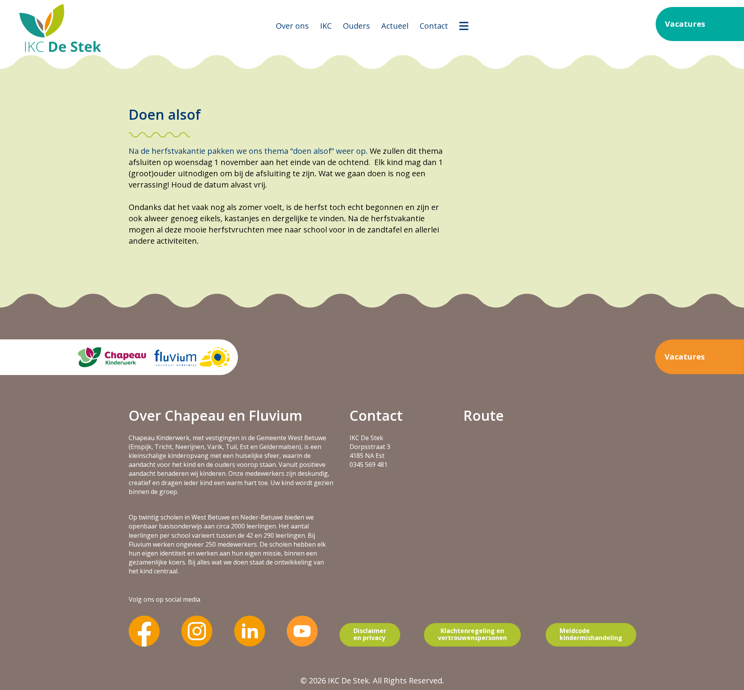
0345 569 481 (369, 464)
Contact (434, 26)
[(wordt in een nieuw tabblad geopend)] (144, 630)
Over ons (292, 26)
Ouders (356, 26)
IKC (326, 26)
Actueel (394, 26)
